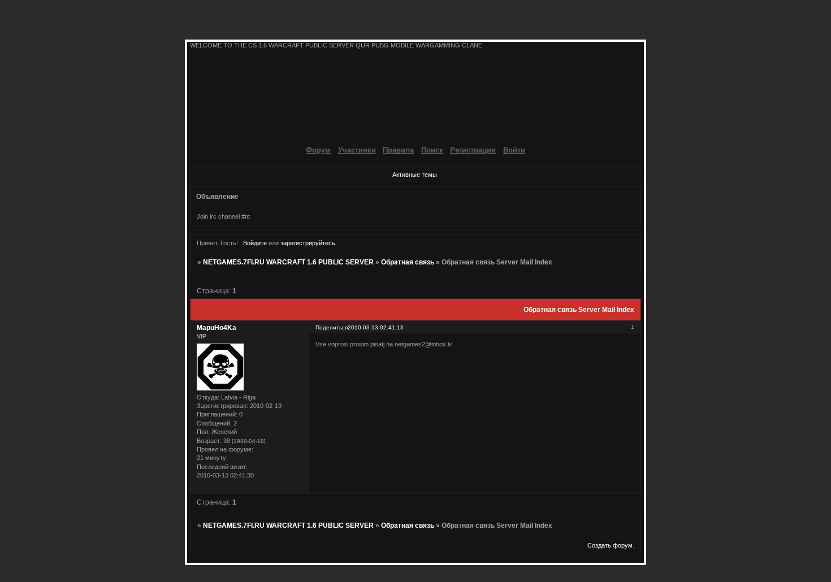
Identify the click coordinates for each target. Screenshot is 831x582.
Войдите (255, 243)
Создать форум (610, 545)
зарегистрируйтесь (307, 243)
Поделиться (331, 327)
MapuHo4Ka (216, 328)
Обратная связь (407, 262)
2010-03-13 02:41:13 (376, 327)
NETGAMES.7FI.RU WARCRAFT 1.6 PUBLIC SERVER (288, 262)
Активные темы (414, 174)
